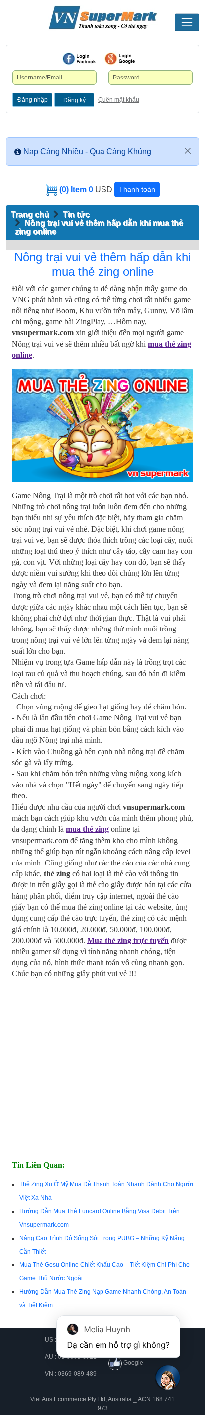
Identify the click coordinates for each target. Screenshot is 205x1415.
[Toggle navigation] (187, 22)
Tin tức (76, 214)
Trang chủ (30, 214)
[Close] (188, 150)
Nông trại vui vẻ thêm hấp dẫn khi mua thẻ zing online (102, 264)
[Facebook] (79, 58)
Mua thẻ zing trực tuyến (128, 940)
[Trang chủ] (102, 18)
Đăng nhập (32, 99)
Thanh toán (137, 189)
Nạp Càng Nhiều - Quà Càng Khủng (87, 151)
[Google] (119, 58)
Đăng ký (74, 100)
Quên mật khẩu (118, 99)
